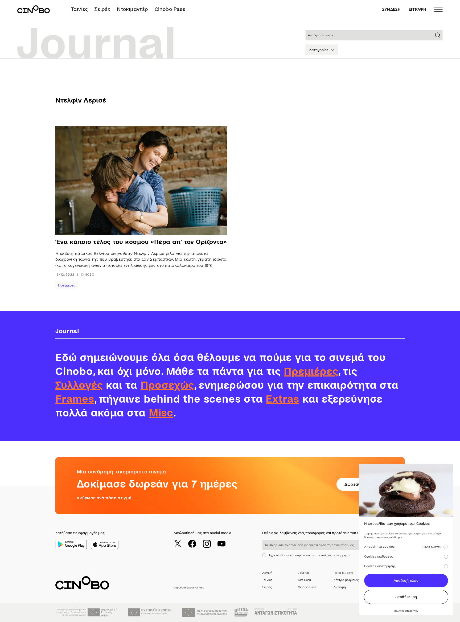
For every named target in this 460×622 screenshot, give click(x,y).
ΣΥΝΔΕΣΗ (391, 9)
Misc (161, 413)
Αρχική (267, 573)
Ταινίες (79, 9)
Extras (282, 399)
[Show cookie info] (445, 547)
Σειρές (102, 9)
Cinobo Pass (170, 9)
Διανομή (340, 587)
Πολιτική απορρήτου (406, 610)
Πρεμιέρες (66, 285)
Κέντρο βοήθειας (346, 580)
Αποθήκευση (406, 597)
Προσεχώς (167, 385)
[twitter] (178, 544)
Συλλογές (79, 385)
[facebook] (192, 544)
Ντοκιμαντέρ (132, 9)
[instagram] (207, 544)
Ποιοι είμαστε (344, 573)
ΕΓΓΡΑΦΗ (417, 9)
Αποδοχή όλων (406, 581)
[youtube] (221, 544)
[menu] (438, 9)
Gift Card (304, 580)
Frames (74, 399)
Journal (303, 573)
